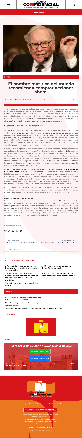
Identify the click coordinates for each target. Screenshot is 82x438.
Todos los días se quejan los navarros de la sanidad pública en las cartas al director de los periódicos (21, 276)
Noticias (7, 77)
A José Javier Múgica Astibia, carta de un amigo (22, 303)
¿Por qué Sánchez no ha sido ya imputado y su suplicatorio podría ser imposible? (21, 268)
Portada (18, 100)
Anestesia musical (11, 305)
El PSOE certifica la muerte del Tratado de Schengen (23, 297)
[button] (5, 231)
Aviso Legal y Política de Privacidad (32, 404)
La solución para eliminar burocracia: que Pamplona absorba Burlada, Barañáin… (34, 308)
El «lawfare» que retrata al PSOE (16, 300)
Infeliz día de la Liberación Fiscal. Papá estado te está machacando (58, 274)
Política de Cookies (56, 404)
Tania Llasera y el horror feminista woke (22, 284)
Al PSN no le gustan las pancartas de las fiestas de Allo (58, 267)
